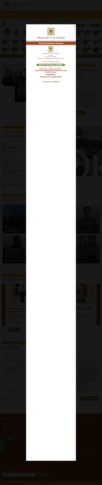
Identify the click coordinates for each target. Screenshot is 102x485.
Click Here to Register (51, 82)
